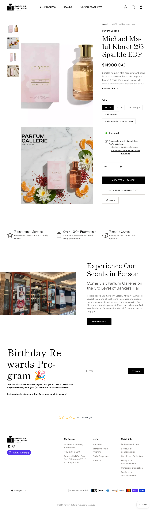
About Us (97, 460)
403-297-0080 (72, 451)
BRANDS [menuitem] (68, 7)
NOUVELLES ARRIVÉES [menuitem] (91, 7)
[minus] (105, 167)
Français (18, 490)
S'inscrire (136, 371)
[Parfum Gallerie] (18, 439)
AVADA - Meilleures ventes (123, 24)
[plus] (120, 167)
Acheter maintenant (123, 190)
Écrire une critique (130, 444)
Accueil (105, 24)
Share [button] (112, 200)
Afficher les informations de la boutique (125, 152)
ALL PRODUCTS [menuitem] (48, 7)
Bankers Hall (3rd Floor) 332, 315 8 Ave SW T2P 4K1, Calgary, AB (75, 459)
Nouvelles (97, 444)
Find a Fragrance (101, 456)
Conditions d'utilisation (132, 456)
